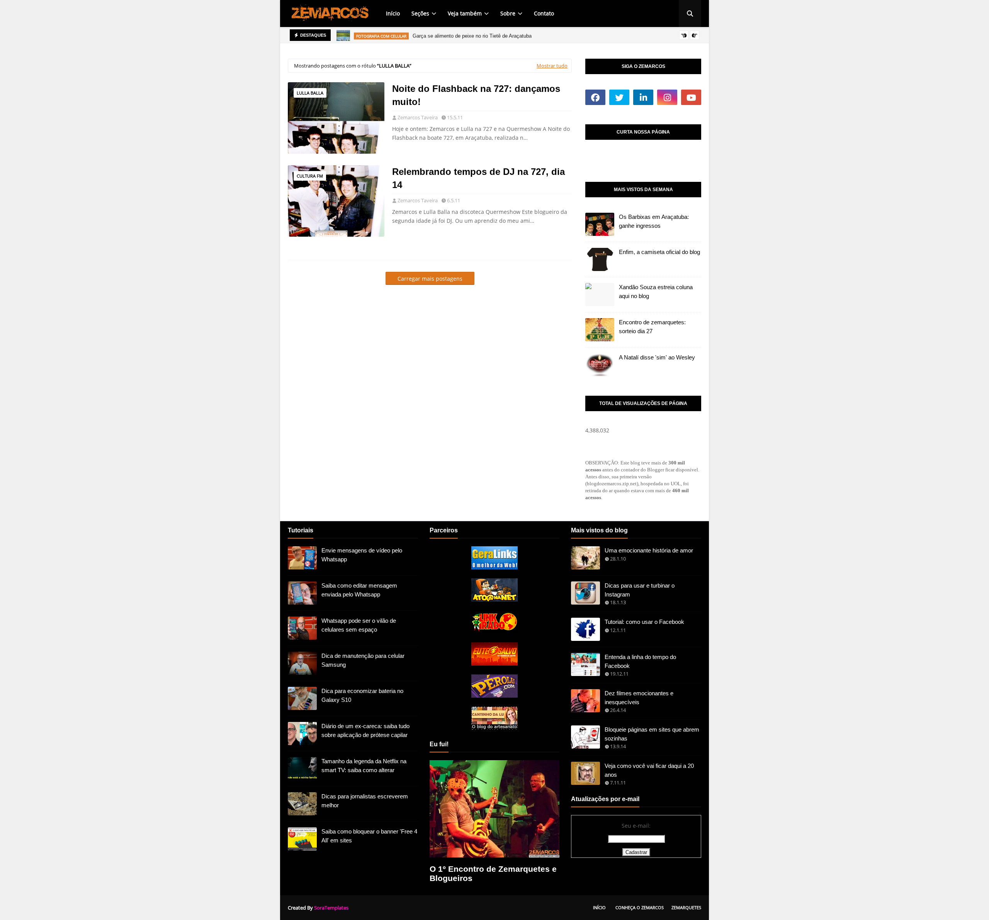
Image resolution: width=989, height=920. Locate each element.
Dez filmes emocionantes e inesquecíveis (639, 697)
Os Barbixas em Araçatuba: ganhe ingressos (654, 221)
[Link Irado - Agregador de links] (494, 631)
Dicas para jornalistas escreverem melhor (364, 800)
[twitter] (619, 97)
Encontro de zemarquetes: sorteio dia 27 (652, 326)
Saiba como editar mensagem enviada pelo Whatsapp (359, 590)
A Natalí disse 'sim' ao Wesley (657, 357)
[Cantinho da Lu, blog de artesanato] (494, 727)
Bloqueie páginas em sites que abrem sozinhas (652, 734)
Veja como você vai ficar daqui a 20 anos (649, 770)
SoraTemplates (331, 907)
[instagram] (667, 97)
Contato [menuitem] (544, 13)
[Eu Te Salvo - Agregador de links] (494, 663)
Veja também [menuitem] (465, 13)
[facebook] (595, 97)
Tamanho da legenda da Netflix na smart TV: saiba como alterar (363, 765)
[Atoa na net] (494, 599)
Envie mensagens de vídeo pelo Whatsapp (361, 555)
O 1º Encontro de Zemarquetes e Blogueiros (493, 873)
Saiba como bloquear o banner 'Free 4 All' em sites (369, 836)
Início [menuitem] (393, 13)
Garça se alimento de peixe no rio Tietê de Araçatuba (472, 35)
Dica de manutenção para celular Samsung (362, 660)
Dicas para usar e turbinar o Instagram (640, 590)
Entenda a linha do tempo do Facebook (640, 661)
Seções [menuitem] (420, 13)
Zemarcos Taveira (418, 117)
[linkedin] (643, 97)
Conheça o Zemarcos (639, 907)
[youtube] (691, 97)
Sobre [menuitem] (507, 13)
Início (599, 907)
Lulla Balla (310, 93)
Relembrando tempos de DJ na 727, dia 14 (478, 178)
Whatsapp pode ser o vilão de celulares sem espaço (358, 625)
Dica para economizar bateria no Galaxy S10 (362, 695)
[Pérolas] (494, 695)
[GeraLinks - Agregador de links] (494, 567)
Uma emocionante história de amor (649, 550)
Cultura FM (310, 176)
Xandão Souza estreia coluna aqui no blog (656, 291)
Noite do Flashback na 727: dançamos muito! (476, 95)
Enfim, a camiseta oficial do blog (659, 252)
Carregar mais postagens (430, 278)
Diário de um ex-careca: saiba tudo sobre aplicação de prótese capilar (365, 730)
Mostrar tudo (552, 65)
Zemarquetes (686, 907)
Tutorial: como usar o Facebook (644, 621)
